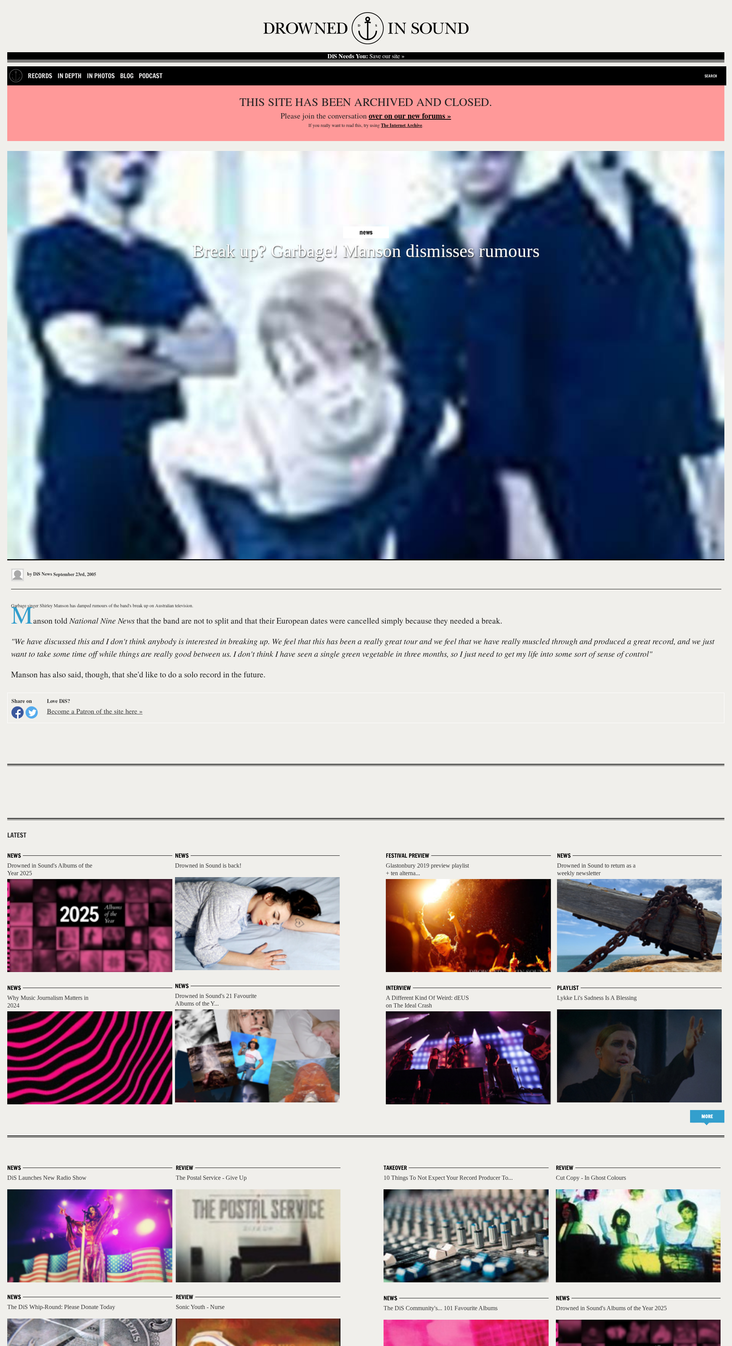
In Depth (70, 75)
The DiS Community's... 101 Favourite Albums (441, 1308)
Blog (126, 75)
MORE (707, 1116)
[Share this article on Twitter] (32, 712)
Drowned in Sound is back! (208, 865)
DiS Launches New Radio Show (47, 1177)
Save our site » (366, 56)
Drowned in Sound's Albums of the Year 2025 (611, 1308)
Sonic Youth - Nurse (200, 1307)
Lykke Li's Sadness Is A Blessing (597, 998)
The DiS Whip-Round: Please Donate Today (61, 1307)
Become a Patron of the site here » (95, 711)
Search (711, 76)
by (39, 574)
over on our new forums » (410, 115)
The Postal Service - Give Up (211, 1177)
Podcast (150, 75)
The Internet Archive (401, 125)
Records (40, 75)
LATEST (16, 835)
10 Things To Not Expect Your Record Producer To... (448, 1177)
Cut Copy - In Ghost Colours (591, 1177)
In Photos (101, 75)
